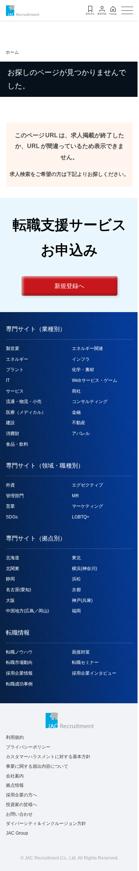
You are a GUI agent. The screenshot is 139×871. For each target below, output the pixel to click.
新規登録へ (69, 286)
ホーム (12, 52)
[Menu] (127, 10)
